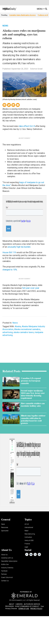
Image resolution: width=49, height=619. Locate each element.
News (5, 25)
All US (27, 524)
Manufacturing (30, 534)
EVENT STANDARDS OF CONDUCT (27, 606)
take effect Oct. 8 (27, 126)
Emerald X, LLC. (20, 600)
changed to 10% (9, 269)
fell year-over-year (30, 288)
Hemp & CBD (29, 540)
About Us (4, 555)
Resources (4, 527)
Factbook (4, 571)
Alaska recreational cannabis (27, 329)
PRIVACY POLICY (36, 608)
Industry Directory (7, 568)
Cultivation (28, 537)
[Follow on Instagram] (39, 554)
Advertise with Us (7, 558)
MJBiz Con (5, 564)
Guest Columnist (7, 577)
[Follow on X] (35, 554)
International (29, 527)
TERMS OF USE (23, 608)
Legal (26, 547)
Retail (26, 531)
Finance (27, 544)
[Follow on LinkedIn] (31, 554)
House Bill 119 (9, 252)
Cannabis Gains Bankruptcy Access (22, 15)
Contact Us (5, 581)
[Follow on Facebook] (26, 554)
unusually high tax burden (19, 247)
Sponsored (4, 531)
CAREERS (19, 604)
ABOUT (11, 604)
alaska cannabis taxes (24, 332)
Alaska (18, 326)
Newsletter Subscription (9, 561)
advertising (7, 332)
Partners (4, 574)
